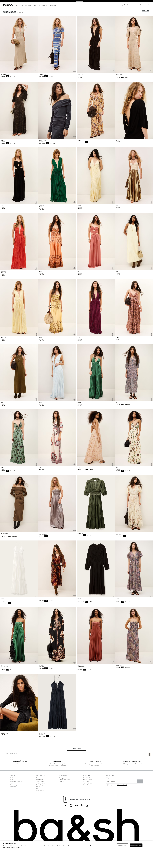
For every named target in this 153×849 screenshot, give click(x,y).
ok (140, 781)
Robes (7, 753)
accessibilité (13, 786)
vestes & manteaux (40, 783)
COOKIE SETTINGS (122, 845)
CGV (11, 783)
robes (37, 777)
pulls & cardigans (40, 784)
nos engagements (63, 777)
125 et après (86, 781)
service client (13, 777)
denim (37, 788)
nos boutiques (86, 784)
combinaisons (39, 779)
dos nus (38, 786)
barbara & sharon (87, 779)
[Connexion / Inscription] (144, 5)
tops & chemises (40, 781)
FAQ (11, 779)
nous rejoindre (86, 777)
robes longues (40, 790)
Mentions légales (14, 784)
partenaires (61, 781)
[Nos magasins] (140, 5)
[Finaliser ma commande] (148, 5)
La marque (53, 5)
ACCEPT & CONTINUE (136, 845)
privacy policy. (16, 847)
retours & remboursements (16, 781)
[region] (76, 845)
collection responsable (64, 779)
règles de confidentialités (122, 784)
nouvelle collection (88, 783)
